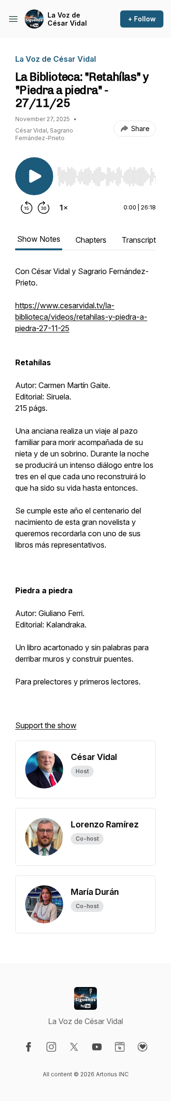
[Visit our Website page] (119, 1047)
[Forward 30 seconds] (43, 207)
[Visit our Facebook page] (28, 1047)
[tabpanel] (85, 503)
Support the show (45, 725)
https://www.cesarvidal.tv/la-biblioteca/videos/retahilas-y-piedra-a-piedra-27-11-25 (81, 317)
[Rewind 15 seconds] (26, 207)
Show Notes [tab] (38, 239)
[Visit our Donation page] (142, 1047)
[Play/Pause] (34, 176)
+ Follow (142, 19)
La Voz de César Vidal (67, 19)
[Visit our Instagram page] (51, 1047)
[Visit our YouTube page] (97, 1047)
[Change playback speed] (63, 207)
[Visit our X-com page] (74, 1047)
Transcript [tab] (139, 240)
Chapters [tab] (91, 240)
